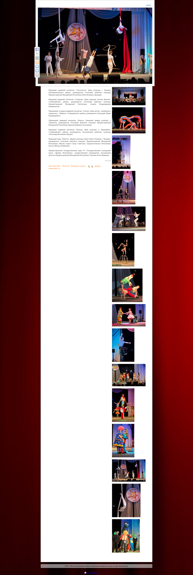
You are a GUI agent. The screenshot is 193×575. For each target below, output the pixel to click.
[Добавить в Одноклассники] (37, 62)
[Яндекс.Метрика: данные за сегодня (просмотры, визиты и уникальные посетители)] (91, 573)
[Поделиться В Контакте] (37, 70)
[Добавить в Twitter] (37, 66)
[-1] (92, 166)
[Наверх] (37, 75)
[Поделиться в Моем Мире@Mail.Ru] (37, 58)
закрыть (148, 5)
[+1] (89, 166)
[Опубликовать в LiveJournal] (37, 53)
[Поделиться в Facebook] (37, 49)
